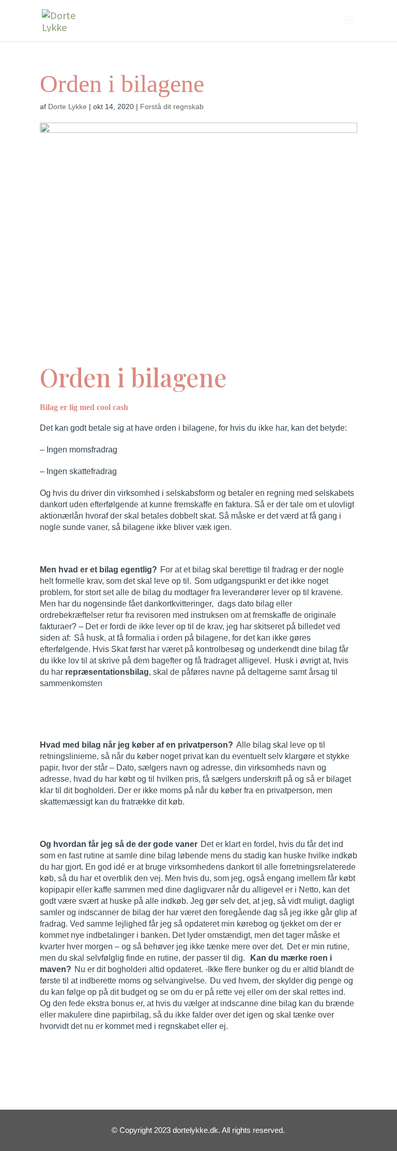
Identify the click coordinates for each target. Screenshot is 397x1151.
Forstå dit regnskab (172, 106)
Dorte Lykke (67, 106)
